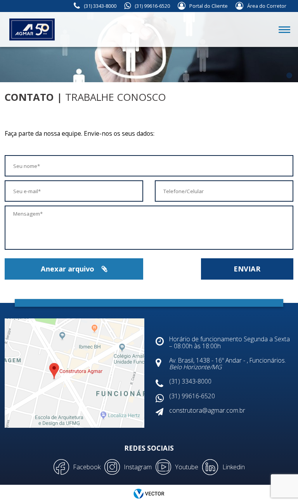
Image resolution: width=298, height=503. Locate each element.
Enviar (247, 268)
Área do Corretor (266, 6)
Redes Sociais (149, 448)
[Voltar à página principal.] (23, 29)
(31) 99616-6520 (152, 6)
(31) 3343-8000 (100, 6)
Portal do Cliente (208, 6)
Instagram (138, 467)
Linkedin (233, 467)
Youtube (186, 467)
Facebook (86, 467)
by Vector (149, 494)
